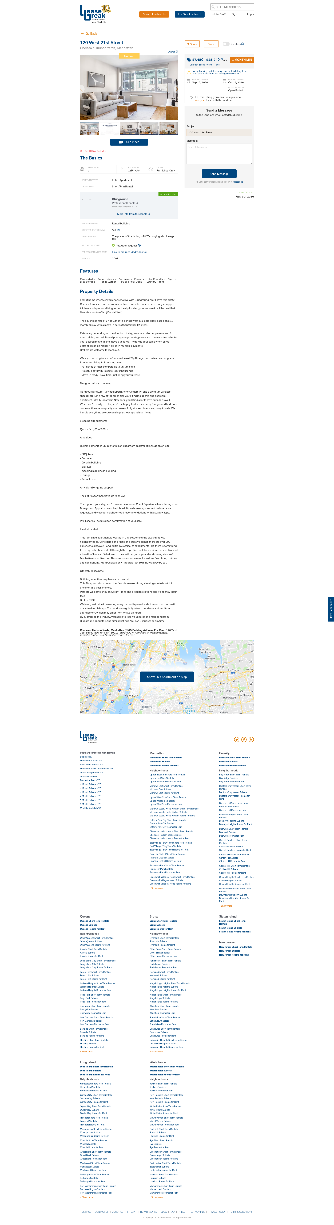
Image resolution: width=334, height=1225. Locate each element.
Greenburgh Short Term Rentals (165, 1151)
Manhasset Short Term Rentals (95, 1163)
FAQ (172, 1211)
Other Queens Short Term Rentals (96, 937)
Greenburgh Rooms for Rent (164, 1158)
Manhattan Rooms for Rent (164, 765)
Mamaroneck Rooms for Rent (164, 1192)
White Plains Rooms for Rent (164, 1113)
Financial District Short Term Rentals (167, 854)
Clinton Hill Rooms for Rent (232, 861)
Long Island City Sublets (92, 964)
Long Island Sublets (90, 1070)
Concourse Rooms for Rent (163, 1035)
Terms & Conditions (241, 1211)
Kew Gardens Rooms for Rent (94, 1024)
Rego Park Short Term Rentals (95, 994)
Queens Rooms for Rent (92, 928)
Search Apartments (154, 14)
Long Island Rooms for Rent (95, 1074)
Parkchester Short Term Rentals (165, 960)
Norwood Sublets (158, 975)
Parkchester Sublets (159, 964)
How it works (148, 1211)
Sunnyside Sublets (89, 1009)
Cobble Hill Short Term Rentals (234, 865)
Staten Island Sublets (230, 927)
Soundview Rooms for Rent (163, 1024)
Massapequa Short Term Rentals (96, 1129)
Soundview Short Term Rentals (165, 1017)
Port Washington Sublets (92, 1189)
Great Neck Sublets (89, 1155)
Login (250, 14)
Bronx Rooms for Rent (161, 928)
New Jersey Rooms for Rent (234, 954)
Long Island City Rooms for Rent (96, 967)
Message (191, 140)
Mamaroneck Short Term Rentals (166, 1186)
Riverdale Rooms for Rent (162, 944)
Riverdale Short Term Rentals (164, 937)
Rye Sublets (155, 1143)
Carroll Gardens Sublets (231, 846)
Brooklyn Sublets (228, 761)
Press (181, 1211)
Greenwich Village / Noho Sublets (166, 880)
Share (193, 44)
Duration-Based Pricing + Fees (205, 64)
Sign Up (236, 14)
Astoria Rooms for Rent (91, 956)
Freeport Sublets (88, 1121)
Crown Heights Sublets (230, 880)
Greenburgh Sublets (160, 1155)
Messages (238, 181)
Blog (164, 1211)
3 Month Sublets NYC (90, 792)
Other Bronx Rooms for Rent (163, 956)
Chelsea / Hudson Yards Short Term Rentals (171, 831)
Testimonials (197, 1211)
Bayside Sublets (88, 1032)
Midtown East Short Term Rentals (166, 785)
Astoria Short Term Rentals (93, 949)
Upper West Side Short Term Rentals (168, 797)
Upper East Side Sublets (162, 778)
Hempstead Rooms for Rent (93, 1090)
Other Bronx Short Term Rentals (165, 949)
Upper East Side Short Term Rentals (167, 774)
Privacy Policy (217, 1211)
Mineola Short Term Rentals (93, 1140)
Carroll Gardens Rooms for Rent (235, 850)
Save (211, 44)
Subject (191, 126)
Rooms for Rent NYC (90, 780)
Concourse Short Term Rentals (165, 1028)
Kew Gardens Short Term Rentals (96, 1017)
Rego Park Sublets (89, 998)
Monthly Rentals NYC (90, 808)
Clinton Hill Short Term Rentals (234, 854)
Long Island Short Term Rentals (96, 1066)
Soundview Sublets (159, 1020)
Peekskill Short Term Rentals (164, 1129)
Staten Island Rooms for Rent (234, 931)
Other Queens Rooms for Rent (95, 944)
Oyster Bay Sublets (89, 1109)
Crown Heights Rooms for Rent (234, 884)
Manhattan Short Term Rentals (166, 757)
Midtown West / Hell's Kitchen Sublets (168, 812)
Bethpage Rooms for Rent (92, 1181)
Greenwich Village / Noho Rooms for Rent (170, 883)
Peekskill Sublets (158, 1132)
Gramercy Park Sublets (161, 869)
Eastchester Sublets (159, 1166)
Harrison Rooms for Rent (162, 1181)
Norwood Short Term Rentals (164, 972)
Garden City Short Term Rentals (96, 1095)
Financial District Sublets (162, 857)
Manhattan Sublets (160, 761)
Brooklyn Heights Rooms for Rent (235, 824)
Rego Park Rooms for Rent (93, 1001)
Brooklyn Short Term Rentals (234, 757)
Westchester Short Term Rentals (167, 1066)
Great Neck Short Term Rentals (95, 1151)
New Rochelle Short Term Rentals (166, 1095)
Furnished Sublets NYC (91, 760)
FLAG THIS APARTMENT (95, 151)
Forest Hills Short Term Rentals (95, 972)
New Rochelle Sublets (160, 1098)
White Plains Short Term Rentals (165, 1106)
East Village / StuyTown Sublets (165, 846)
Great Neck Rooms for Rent (93, 1158)
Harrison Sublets (158, 1178)
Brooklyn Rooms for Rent (232, 765)
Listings (86, 1211)
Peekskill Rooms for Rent (162, 1135)
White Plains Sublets (160, 1109)
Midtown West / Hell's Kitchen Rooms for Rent (172, 815)
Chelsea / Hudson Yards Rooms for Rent (169, 838)
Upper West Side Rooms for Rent (166, 804)
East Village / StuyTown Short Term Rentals (171, 842)
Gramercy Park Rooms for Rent (165, 872)
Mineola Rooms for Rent (92, 1147)
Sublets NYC (86, 756)
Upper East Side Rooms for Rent (165, 781)
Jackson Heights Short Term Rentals (97, 983)
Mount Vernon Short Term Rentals (166, 1117)
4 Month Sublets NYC (90, 796)
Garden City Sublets (90, 1098)
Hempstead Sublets (90, 1087)
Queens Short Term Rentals (94, 920)
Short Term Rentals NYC (92, 764)
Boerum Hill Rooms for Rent (232, 810)
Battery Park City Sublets (162, 823)
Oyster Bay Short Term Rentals (95, 1106)
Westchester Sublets (161, 1070)
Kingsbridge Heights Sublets (164, 986)
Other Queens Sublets (91, 941)
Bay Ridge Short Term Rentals (234, 774)
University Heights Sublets (163, 1043)
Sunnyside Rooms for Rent (93, 1013)
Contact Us (102, 1211)
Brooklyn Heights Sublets (231, 820)
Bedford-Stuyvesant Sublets (233, 792)
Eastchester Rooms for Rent (163, 1170)
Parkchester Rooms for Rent (163, 967)
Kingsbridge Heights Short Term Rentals (170, 983)
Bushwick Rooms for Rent (231, 835)
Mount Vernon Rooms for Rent (164, 1124)
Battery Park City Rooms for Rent (166, 826)
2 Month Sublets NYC (90, 788)
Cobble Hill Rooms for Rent (232, 872)
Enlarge (171, 51)
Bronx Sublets (157, 924)
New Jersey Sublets (229, 950)
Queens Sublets (88, 924)
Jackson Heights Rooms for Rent (96, 990)
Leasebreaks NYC (89, 776)
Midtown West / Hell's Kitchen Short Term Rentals (174, 808)
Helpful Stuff (218, 14)
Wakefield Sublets (159, 1009)
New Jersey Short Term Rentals (235, 947)
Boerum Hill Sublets (229, 806)
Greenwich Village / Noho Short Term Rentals (172, 876)
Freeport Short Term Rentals (94, 1117)
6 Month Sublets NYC (90, 804)
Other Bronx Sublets (160, 952)
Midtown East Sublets (160, 789)
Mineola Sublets (88, 1143)
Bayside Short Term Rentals (94, 1028)
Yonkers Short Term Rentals (163, 1083)
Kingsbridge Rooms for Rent (164, 1001)
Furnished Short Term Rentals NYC (97, 768)
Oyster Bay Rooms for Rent (93, 1113)
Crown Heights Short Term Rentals (236, 877)
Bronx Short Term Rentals (163, 920)
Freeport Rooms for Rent (92, 1124)
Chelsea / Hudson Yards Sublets (165, 834)
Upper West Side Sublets (162, 800)
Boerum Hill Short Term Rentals (234, 803)
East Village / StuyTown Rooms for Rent (169, 849)
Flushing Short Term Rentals (94, 1040)
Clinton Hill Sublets (228, 857)
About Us (117, 1211)
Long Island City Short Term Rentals (98, 960)
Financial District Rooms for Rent (165, 861)
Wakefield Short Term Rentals (164, 1006)
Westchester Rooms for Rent (165, 1074)
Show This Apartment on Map (167, 677)
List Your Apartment (189, 14)
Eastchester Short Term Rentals (165, 1163)
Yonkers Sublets (157, 1087)
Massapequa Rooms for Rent (94, 1135)
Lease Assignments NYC (92, 772)
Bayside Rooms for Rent (92, 1035)
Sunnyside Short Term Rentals (95, 1006)
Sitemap (131, 1211)
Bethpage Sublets (89, 1178)
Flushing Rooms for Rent (92, 1047)
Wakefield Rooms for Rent (162, 1013)
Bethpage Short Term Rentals (94, 1174)
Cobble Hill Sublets (228, 869)
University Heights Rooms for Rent (167, 1047)
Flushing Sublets (88, 1043)
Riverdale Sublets (158, 941)
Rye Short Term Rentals (161, 1140)
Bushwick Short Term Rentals (233, 828)
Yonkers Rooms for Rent (161, 1090)
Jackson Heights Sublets (92, 986)
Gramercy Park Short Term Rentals (167, 865)
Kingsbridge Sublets (160, 998)
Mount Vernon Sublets (160, 1121)
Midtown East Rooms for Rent (164, 792)
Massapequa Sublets (90, 1132)
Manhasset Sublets (89, 1166)
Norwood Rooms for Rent (162, 978)
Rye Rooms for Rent (159, 1147)
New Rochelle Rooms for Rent (164, 1101)
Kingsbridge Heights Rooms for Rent (168, 990)
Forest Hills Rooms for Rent (93, 978)
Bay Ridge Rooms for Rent (232, 781)
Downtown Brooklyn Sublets (233, 894)
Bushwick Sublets (227, 832)
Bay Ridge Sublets (228, 778)
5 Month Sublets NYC (90, 800)
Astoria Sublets (87, 952)
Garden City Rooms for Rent (94, 1101)
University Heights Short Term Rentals (168, 1040)
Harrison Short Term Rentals (164, 1174)
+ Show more (156, 888)
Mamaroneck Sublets (160, 1189)
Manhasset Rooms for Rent (93, 1170)
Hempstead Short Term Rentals (95, 1083)
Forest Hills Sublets (89, 975)
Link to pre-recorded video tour (130, 252)
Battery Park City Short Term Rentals (168, 820)
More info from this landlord (133, 214)
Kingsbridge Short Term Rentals (165, 994)
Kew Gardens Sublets (91, 1020)
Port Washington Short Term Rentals (98, 1186)
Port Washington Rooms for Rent (96, 1192)
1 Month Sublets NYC (90, 784)
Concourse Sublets (159, 1032)
